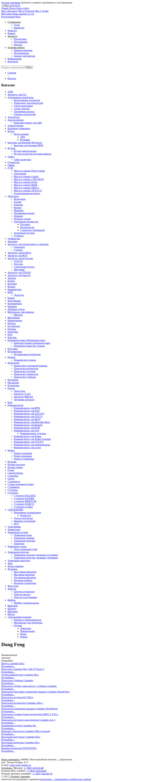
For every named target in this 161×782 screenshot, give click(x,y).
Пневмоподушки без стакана (29, 346)
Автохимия (20, 173)
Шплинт (18, 314)
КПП (10, 292)
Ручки (11, 470)
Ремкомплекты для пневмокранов (32, 444)
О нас (17, 25)
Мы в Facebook (26, 11)
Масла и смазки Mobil (25, 185)
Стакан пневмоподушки (21, 484)
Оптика (18, 625)
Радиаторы (13, 385)
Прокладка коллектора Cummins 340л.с (22, 703)
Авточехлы (14, 117)
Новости (12, 30)
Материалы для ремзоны (21, 312)
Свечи (11, 478)
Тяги (10, 563)
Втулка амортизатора (25, 151)
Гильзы (18, 202)
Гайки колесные (22, 159)
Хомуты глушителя (24, 591)
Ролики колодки (16, 464)
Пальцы (12, 329)
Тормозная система (18, 532)
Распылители (27, 227)
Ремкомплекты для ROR (27, 427)
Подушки (13, 348)
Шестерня (19, 269)
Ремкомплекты (15, 405)
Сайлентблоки (15, 473)
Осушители (14, 326)
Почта (12, 8)
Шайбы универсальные (26, 603)
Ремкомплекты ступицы (33, 433)
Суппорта (13, 492)
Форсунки (13, 586)
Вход (18, 16)
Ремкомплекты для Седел (27, 447)
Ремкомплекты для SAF (26, 430)
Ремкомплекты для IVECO (28, 416)
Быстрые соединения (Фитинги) (25, 142)
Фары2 (24, 636)
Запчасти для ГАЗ (17, 94)
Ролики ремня (15, 467)
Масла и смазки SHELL (26, 187)
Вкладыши (19, 199)
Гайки (11, 156)
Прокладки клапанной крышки (30, 365)
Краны (11, 298)
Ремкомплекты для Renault (28, 425)
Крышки (12, 306)
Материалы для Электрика (28, 622)
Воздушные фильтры (25, 571)
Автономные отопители (20, 97)
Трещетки (19, 543)
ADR (10, 91)
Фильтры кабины (23, 580)
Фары (23, 634)
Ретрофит (25, 139)
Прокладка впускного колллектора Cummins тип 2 (28, 720)
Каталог (18, 44)
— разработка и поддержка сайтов (65, 779)
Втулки (11, 148)
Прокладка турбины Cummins (17, 680)
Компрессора (15, 289)
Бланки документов (24, 56)
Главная (12, 72)
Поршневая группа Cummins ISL (18, 725)
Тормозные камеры (24, 538)
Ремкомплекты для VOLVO (29, 442)
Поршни (18, 216)
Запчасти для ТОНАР (19, 272)
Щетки (11, 614)
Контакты (13, 61)
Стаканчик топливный (32, 230)
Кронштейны (15, 303)
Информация (15, 58)
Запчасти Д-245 (22, 394)
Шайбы (12, 600)
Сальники (13, 475)
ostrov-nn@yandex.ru (20, 765)
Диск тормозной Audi (25, 549)
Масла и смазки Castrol (26, 176)
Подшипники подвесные (27, 354)
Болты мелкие (21, 134)
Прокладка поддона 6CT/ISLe (17, 697)
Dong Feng (19, 391)
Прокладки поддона (24, 371)
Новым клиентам (23, 50)
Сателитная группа (24, 266)
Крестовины (14, 300)
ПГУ (16, 523)
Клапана (18, 204)
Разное (11, 388)
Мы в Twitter (42, 11)
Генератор (19, 247)
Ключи (11, 281)
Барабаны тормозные (19, 128)
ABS (22, 137)
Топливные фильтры (25, 577)
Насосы (12, 323)
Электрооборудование (19, 617)
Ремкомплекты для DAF (27, 411)
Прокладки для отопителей (28, 103)
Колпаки (12, 283)
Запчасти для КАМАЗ (19, 252)
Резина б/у (25, 515)
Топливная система (24, 233)
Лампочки (25, 628)
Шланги (12, 608)
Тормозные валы (23, 535)
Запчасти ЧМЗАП (23, 396)
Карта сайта (22, 8)
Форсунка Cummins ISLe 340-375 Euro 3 (22, 669)
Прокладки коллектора (26, 368)
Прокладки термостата (26, 374)
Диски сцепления (23, 518)
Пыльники (13, 382)
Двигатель (13, 196)
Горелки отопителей (25, 114)
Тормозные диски (17, 546)
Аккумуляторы (16, 120)
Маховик (18, 210)
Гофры (11, 165)
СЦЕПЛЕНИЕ (15, 509)
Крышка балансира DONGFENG (19, 748)
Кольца (18, 207)
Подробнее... (8, 666)
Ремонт (11, 33)
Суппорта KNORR (24, 498)
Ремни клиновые (23, 453)
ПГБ (10, 334)
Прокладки (13, 363)
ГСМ (10, 168)
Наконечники (15, 320)
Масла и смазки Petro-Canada (29, 170)
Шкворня (13, 605)
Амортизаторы (15, 125)
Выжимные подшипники (27, 512)
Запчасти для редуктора (20, 258)
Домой (4, 8)
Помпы (11, 357)
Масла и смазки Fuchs (25, 182)
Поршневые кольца (24, 213)
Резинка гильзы (22, 218)
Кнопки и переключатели (27, 620)
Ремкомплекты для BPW (27, 408)
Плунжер (25, 224)
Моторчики (14, 317)
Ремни (11, 450)
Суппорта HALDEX (25, 495)
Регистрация (8, 16)
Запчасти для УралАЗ (19, 275)
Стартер (18, 250)
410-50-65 (15, 5)
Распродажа (20, 39)
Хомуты (12, 588)
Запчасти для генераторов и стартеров (28, 244)
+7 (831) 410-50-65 (36, 770)
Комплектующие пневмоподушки (32, 343)
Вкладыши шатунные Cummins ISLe (20, 737)
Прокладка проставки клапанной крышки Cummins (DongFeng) (35, 691)
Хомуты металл (22, 594)
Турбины (19, 235)
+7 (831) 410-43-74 (42, 773)
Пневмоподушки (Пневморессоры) (26, 340)
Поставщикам (21, 53)
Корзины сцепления (24, 521)
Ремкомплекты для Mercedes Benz (32, 422)
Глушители (13, 162)
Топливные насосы (24, 111)
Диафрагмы (14, 238)
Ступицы (13, 490)
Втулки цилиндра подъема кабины (32, 154)
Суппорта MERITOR (25, 501)
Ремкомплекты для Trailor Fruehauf (32, 439)
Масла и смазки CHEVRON (29, 179)
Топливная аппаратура (26, 221)
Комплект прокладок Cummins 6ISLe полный (25, 731)
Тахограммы (14, 526)
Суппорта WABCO (24, 504)
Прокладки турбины (25, 377)
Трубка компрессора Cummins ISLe (20, 674)
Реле (10, 402)
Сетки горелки (22, 108)
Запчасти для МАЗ (18, 255)
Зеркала (12, 278)
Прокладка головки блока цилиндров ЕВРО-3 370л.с (29, 714)
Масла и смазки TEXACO (28, 190)
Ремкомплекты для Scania (27, 436)
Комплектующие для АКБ (28, 122)
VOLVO (18, 261)
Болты (11, 131)
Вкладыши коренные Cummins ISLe (20, 742)
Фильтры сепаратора (25, 583)
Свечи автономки (23, 105)
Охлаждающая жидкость (27, 193)
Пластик (12, 337)
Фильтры (12, 569)
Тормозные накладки (19, 560)
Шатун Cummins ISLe (12, 663)
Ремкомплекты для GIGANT (29, 413)
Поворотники (27, 631)
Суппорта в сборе (23, 507)
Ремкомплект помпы (25, 360)
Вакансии (19, 27)
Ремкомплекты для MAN (27, 419)
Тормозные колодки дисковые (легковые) (36, 557)
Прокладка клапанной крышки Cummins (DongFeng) (29, 708)
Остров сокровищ (10, 2)
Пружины (13, 379)
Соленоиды (14, 481)
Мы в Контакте (9, 11)
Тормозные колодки (24, 540)
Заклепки (13, 241)
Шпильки (13, 611)
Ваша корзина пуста (17, 14)
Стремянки (13, 487)
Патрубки (13, 331)
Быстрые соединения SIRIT (28, 145)
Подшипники (15, 351)
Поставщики (21, 41)
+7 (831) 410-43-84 (34, 768)
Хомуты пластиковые (25, 597)
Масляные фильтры (24, 574)
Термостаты (14, 529)
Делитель (19, 295)
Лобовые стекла (16, 309)
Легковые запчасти (24, 399)
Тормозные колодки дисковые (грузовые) (36, 555)
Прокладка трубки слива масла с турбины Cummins (29, 686)
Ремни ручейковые (24, 459)
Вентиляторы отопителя (27, 100)
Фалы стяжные (16, 566)
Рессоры (12, 461)
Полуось (18, 264)
